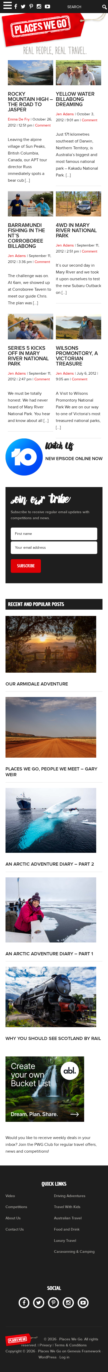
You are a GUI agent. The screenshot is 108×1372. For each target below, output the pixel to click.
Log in (64, 1357)
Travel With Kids (67, 1207)
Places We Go (54, 30)
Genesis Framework (84, 1351)
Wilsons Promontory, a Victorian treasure (77, 356)
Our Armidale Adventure (37, 684)
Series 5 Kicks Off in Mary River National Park (28, 356)
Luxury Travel (65, 1240)
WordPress (48, 1357)
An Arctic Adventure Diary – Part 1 (49, 954)
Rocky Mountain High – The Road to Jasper (30, 102)
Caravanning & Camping (74, 1251)
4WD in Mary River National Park (76, 230)
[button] (7, 5)
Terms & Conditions (71, 1345)
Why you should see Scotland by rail (53, 1038)
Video (10, 1196)
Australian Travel (68, 1218)
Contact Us (15, 1229)
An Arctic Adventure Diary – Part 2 (50, 864)
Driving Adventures (69, 1196)
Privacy (46, 1345)
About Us (13, 1218)
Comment (43, 125)
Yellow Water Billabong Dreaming (75, 99)
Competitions (16, 1207)
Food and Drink (66, 1229)
